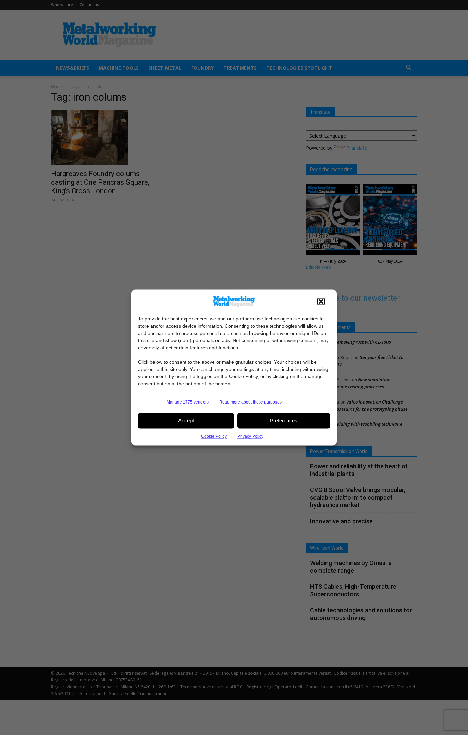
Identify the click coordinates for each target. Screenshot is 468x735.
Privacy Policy (250, 436)
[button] (321, 301)
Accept (186, 420)
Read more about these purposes (250, 401)
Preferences (283, 420)
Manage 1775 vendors (188, 401)
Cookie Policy (214, 436)
